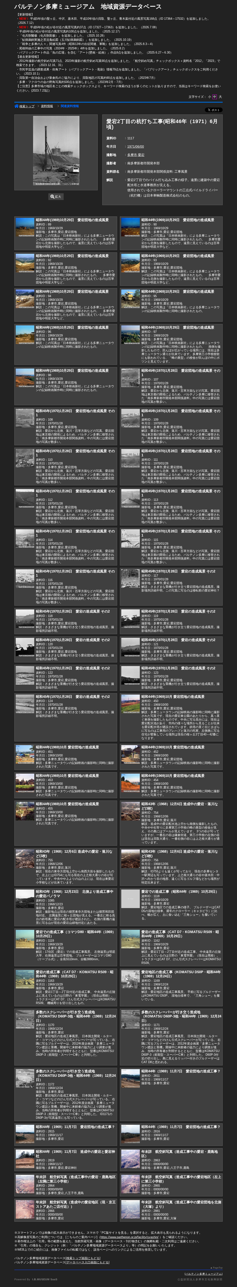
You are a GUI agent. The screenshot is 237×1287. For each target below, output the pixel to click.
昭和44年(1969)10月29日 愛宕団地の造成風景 (72, 220)
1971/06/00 (135, 146)
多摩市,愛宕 (135, 155)
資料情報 (47, 106)
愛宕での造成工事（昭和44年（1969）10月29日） (180, 891)
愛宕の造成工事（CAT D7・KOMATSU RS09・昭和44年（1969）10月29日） (180, 934)
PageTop (218, 1267)
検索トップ (26, 106)
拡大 (58, 196)
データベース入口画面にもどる (87, 1262)
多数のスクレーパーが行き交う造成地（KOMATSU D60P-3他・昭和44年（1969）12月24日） (76, 1016)
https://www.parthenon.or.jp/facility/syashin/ (129, 1237)
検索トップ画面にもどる (83, 1258)
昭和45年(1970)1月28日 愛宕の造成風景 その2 (178, 571)
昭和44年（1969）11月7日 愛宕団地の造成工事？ (181, 1071)
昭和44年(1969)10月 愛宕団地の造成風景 (173, 697)
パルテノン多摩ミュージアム (204, 1273)
